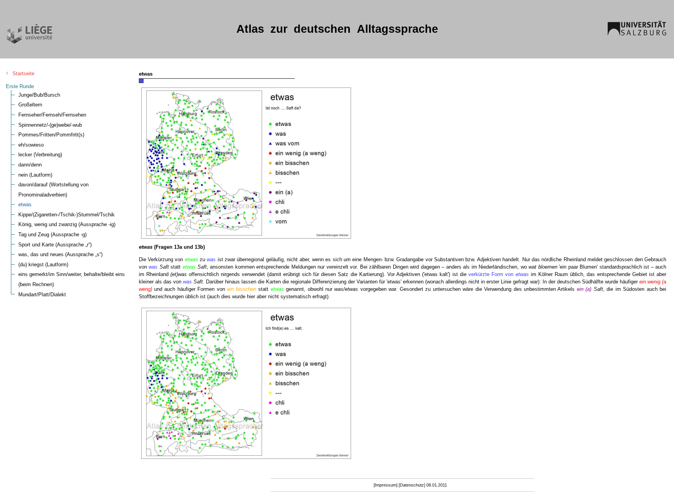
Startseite (23, 73)
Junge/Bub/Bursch (39, 95)
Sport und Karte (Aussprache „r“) (55, 245)
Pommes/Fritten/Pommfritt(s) (51, 135)
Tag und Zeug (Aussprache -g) (52, 234)
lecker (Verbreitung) (40, 155)
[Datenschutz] (412, 485)
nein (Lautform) (35, 175)
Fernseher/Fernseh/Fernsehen (52, 115)
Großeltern (30, 105)
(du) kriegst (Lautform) (43, 264)
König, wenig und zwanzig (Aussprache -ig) (66, 224)
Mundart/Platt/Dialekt (42, 294)
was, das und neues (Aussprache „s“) (60, 254)
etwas (25, 204)
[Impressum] (385, 485)
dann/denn (30, 165)
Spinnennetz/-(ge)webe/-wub (50, 125)
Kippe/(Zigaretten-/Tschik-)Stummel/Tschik (66, 215)
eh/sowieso (31, 145)
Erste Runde (20, 86)
